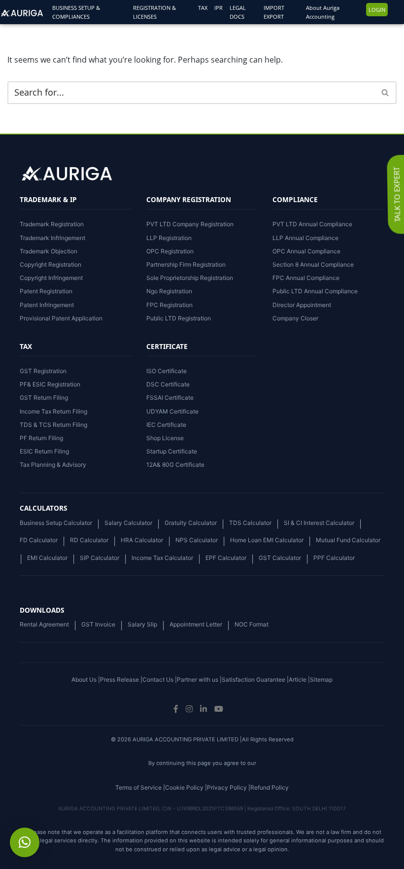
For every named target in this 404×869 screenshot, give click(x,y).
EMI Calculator (47, 557)
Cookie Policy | (186, 787)
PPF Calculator (334, 557)
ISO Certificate (166, 371)
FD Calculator (39, 540)
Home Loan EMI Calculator (266, 540)
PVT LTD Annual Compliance (312, 224)
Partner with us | (199, 679)
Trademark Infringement (52, 238)
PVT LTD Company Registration (190, 224)
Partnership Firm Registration (186, 264)
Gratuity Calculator (191, 522)
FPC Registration (169, 305)
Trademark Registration (52, 224)
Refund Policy (269, 787)
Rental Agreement (44, 624)
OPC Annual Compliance (306, 251)
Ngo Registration (169, 291)
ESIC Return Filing (44, 451)
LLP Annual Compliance (305, 238)
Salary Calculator (128, 522)
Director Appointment (301, 305)
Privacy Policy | (228, 787)
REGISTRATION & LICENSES (154, 12)
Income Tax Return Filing (53, 411)
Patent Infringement (47, 305)
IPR (218, 7)
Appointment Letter (195, 624)
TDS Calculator (250, 522)
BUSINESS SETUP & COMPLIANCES (76, 12)
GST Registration (43, 371)
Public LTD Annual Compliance (315, 291)
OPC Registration (170, 251)
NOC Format (252, 624)
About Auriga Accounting (322, 12)
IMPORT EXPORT (274, 12)
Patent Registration (46, 291)
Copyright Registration (50, 264)
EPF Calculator (225, 557)
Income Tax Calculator (162, 557)
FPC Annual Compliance (305, 277)
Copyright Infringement (51, 277)
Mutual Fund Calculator (348, 540)
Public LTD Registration (178, 318)
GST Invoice (98, 624)
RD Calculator (89, 540)
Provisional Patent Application (61, 318)
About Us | (85, 679)
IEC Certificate (166, 424)
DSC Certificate (168, 384)
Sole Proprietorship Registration (189, 277)
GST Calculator (280, 557)
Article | (299, 679)
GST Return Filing (44, 397)
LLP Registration (169, 238)
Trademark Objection (48, 251)
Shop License (165, 438)
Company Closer (295, 318)
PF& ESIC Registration (50, 384)
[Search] (385, 92)
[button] (24, 842)
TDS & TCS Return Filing (53, 424)
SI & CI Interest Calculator (319, 522)
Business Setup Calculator (56, 522)
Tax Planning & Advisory (53, 464)
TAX (202, 7)
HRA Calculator (142, 540)
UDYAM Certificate (172, 411)
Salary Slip (142, 624)
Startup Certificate (171, 451)
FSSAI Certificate (170, 397)
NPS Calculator (196, 540)
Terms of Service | (140, 787)
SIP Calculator (99, 557)
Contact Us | (159, 679)
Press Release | (121, 679)
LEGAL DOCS (238, 12)
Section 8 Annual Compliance (313, 264)
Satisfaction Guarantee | (255, 679)
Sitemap (321, 679)
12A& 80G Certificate (175, 464)
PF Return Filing (41, 438)
